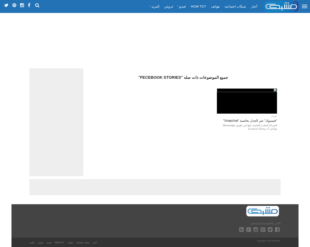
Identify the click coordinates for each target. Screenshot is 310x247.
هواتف (215, 6)
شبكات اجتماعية (235, 6)
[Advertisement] (155, 40)
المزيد (155, 6)
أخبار (254, 6)
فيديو (182, 6)
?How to (198, 6)
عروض (169, 6)
